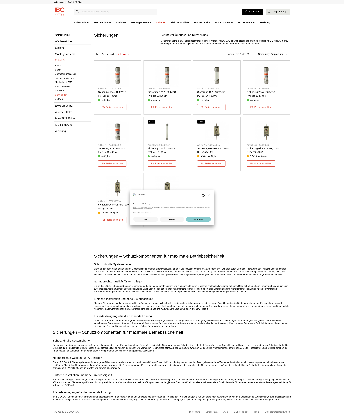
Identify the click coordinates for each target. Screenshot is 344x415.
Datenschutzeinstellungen (277, 412)
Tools (256, 412)
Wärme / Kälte (202, 22)
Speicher (121, 22)
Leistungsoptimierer (64, 78)
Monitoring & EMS (63, 82)
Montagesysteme (141, 22)
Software (59, 99)
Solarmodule (81, 22)
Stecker (58, 70)
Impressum (194, 412)
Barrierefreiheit (241, 412)
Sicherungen (61, 95)
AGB (225, 412)
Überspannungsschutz (65, 74)
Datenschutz (212, 412)
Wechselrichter (102, 22)
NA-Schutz (60, 90)
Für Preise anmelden (112, 107)
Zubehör (161, 22)
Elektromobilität (180, 22)
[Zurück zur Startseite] (59, 11)
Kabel (58, 65)
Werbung (265, 22)
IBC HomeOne (246, 22)
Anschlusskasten (63, 86)
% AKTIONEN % (224, 22)
